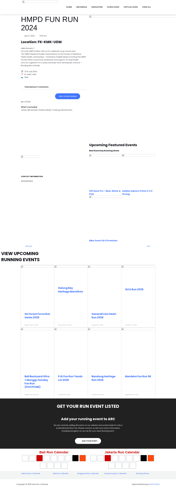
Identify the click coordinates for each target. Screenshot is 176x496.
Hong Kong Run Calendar (115, 473)
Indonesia (81, 7)
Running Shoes (142, 473)
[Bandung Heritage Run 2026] (105, 349)
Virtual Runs (131, 7)
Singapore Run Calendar (88, 473)
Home (69, 7)
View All (146, 7)
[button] (54, 87)
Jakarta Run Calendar (30, 473)
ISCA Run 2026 (134, 289)
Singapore (97, 7)
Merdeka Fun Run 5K (138, 376)
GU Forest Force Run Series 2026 (37, 315)
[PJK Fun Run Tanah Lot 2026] (71, 349)
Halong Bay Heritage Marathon (70, 289)
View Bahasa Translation (36, 87)
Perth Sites (154, 484)
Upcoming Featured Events (113, 145)
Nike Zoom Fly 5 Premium (103, 240)
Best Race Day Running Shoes (104, 150)
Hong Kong (113, 7)
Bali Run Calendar (60, 473)
